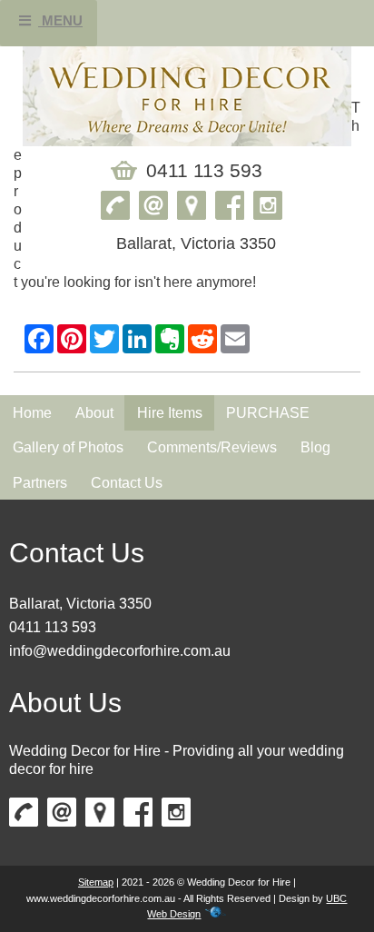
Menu (60, 20)
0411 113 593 (52, 627)
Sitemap (95, 882)
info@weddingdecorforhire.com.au (120, 651)
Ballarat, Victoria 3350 (80, 603)
